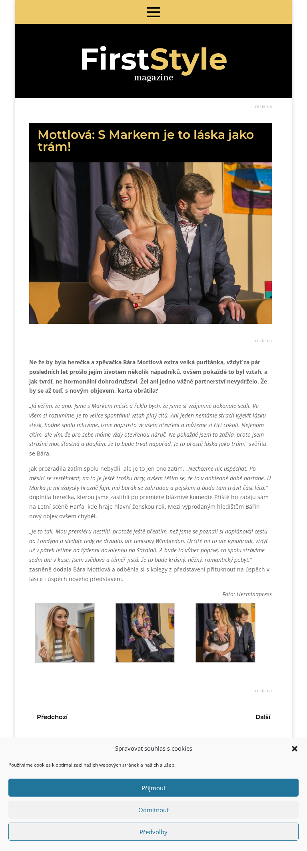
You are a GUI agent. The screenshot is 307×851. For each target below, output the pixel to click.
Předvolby (153, 832)
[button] (295, 749)
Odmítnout (153, 810)
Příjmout (153, 788)
